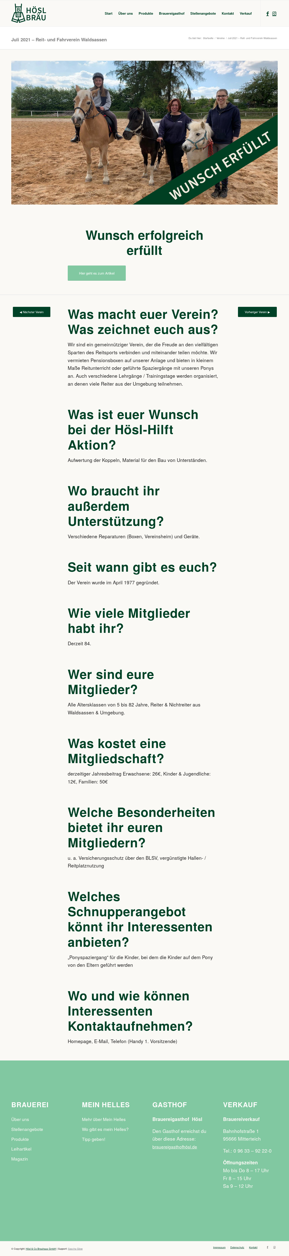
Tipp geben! (93, 1139)
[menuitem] (108, 13)
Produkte (20, 1139)
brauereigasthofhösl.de (174, 1147)
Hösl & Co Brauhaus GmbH (41, 1248)
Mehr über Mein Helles (104, 1119)
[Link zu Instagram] (274, 13)
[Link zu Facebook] (267, 13)
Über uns (20, 1119)
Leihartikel (21, 1149)
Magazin (19, 1159)
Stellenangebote (27, 1129)
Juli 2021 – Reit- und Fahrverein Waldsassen (59, 39)
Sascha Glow (75, 1248)
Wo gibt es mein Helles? (105, 1129)
